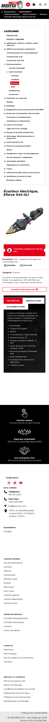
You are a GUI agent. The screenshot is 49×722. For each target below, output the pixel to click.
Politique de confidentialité (34, 713)
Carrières (8, 662)
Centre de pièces (12, 630)
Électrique (9, 587)
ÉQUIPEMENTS (25, 12)
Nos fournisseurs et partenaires (18, 658)
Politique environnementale (17, 697)
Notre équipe (10, 654)
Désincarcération (12, 14)
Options (7, 571)
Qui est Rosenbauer (13, 563)
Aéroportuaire (10, 579)
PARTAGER (27, 265)
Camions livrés (10, 603)
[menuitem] (11, 4)
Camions (8, 567)
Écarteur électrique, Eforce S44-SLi (20, 17)
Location (8, 626)
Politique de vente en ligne (17, 693)
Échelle (7, 583)
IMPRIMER (11, 265)
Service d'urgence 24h (14, 681)
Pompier (8, 531)
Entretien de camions (14, 622)
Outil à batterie (29, 14)
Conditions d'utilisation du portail (19, 689)
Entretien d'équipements (16, 618)
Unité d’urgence (11, 595)
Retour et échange (13, 685)
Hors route (9, 591)
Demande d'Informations (23, 289)
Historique (9, 650)
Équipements (10, 12)
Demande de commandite (16, 701)
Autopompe (9, 575)
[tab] (13, 301)
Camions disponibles (13, 599)
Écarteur (43, 14)
